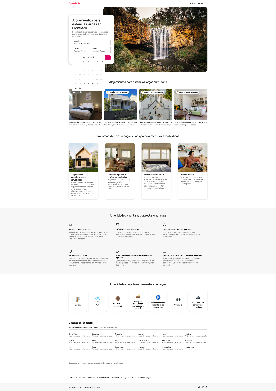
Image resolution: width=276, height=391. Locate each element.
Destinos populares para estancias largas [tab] (83, 327)
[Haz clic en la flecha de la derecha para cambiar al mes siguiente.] (101, 57)
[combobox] (91, 43)
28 (97, 84)
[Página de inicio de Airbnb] (74, 3)
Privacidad (87, 387)
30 (76, 88)
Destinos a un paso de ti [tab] (109, 327)
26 (88, 84)
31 (80, 88)
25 (84, 84)
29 (101, 84)
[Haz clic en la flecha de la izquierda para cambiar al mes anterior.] (76, 57)
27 (93, 84)
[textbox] (82, 51)
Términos (96, 387)
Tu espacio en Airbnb (197, 3)
